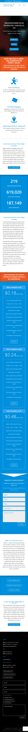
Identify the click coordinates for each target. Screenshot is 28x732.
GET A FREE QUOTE (14, 167)
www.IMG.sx (22, 730)
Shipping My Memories (10, 701)
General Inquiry (8, 702)
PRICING (14, 44)
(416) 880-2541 (9, 651)
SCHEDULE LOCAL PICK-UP (14, 585)
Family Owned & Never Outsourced (14, 126)
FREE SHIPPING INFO (14, 580)
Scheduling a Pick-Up (9, 699)
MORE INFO (14, 39)
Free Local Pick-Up (14, 87)
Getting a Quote (8, 697)
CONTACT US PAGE (14, 590)
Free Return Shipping (14, 107)
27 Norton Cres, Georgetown (10, 644)
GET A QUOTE (14, 49)
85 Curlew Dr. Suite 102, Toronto (11, 642)
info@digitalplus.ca (7, 659)
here (15, 93)
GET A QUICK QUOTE (8, 677)
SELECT (14, 341)
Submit (21, 524)
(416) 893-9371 (9, 653)
